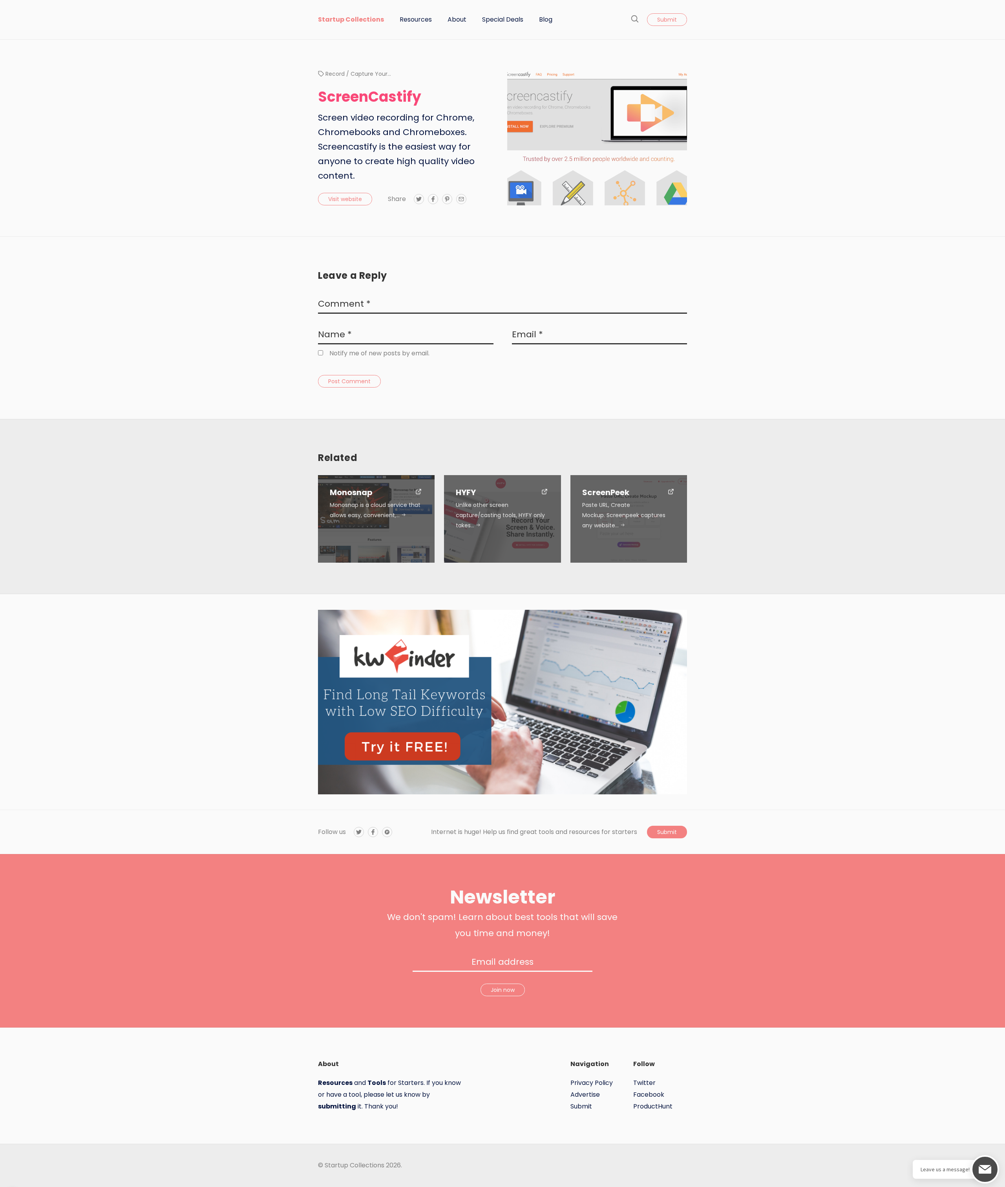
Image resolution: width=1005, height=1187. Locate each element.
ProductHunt (652, 1106)
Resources (416, 19)
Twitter (644, 1082)
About (457, 19)
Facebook (648, 1094)
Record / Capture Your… (358, 74)
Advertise (585, 1094)
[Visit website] (418, 492)
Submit (667, 20)
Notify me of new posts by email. (379, 353)
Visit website (345, 199)
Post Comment (349, 381)
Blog (545, 19)
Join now (503, 990)
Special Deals (502, 19)
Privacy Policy (591, 1082)
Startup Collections (351, 19)
